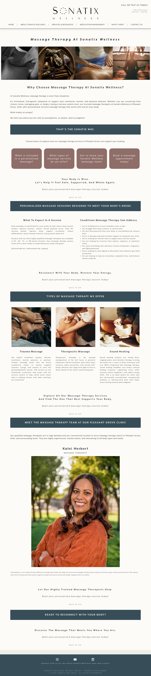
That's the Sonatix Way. (75, 129)
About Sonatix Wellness (33, 25)
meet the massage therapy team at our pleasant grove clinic (75, 422)
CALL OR (125, 5)
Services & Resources (62, 25)
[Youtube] (75, 659)
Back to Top (75, 197)
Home (11, 25)
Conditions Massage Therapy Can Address (108, 220)
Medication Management (92, 25)
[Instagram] (57, 659)
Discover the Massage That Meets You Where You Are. (75, 630)
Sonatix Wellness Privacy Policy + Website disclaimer (75, 670)
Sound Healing (120, 351)
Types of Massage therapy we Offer (76, 296)
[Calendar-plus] (93, 659)
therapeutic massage (75, 351)
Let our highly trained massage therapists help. (75, 589)
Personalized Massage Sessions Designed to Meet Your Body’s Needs (75, 206)
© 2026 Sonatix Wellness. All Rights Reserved (75, 673)
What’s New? (117, 25)
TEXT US (135, 5)
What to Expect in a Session (42, 220)
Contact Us (137, 25)
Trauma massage (31, 351)
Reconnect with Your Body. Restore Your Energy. (75, 273)
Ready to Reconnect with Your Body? (75, 614)
